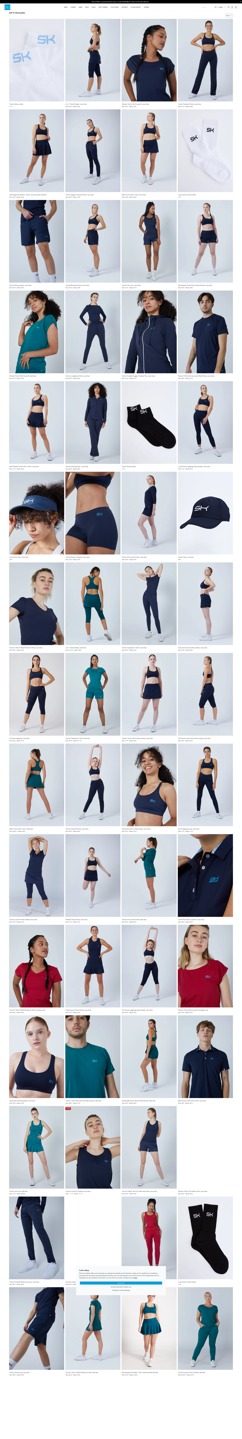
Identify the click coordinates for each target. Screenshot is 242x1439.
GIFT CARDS (103, 7)
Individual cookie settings (121, 1290)
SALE (94, 7)
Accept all (121, 1283)
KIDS (87, 7)
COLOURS (115, 7)
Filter (228, 15)
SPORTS (125, 7)
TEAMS (146, 7)
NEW (65, 7)
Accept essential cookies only (121, 1287)
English (220, 7)
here (135, 1278)
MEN (80, 7)
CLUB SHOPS (136, 7)
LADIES (73, 7)
